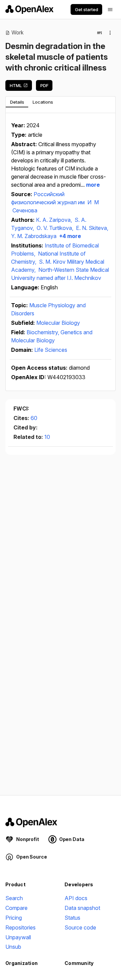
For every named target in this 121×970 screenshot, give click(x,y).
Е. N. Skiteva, (92, 228)
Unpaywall (18, 937)
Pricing (13, 917)
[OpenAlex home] (29, 9)
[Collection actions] (110, 32)
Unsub (13, 946)
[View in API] (99, 32)
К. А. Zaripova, (54, 219)
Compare (16, 908)
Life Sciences (50, 349)
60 (34, 418)
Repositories (20, 927)
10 (47, 437)
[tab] (17, 102)
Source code (80, 927)
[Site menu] (110, 9)
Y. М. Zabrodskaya (33, 236)
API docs (76, 898)
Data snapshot (82, 908)
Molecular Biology (58, 322)
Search (14, 898)
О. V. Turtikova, (56, 228)
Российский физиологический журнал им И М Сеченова (55, 202)
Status (72, 917)
